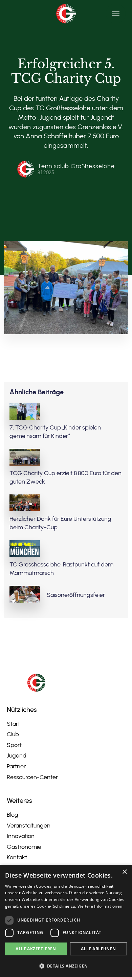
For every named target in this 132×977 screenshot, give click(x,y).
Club (13, 734)
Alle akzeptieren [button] (36, 949)
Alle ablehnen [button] (98, 949)
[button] (116, 13)
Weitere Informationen (100, 906)
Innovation (21, 836)
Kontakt (17, 857)
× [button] (124, 872)
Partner (16, 766)
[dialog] (66, 921)
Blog (12, 814)
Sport (14, 745)
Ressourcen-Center (32, 777)
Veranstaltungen (28, 825)
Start (13, 723)
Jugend (16, 755)
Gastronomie (24, 847)
